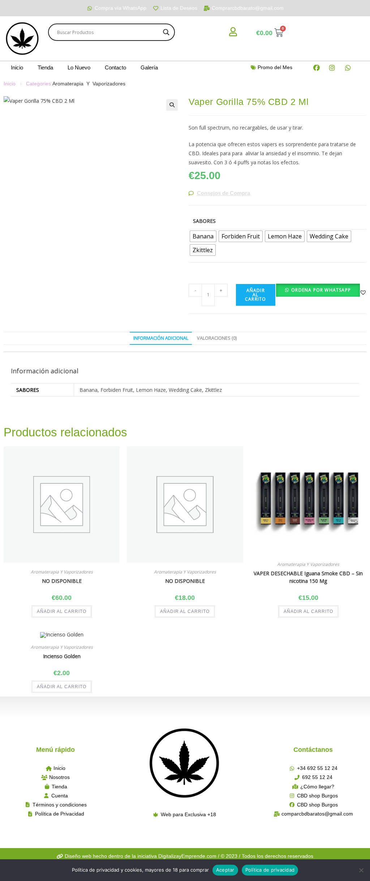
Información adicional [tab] (160, 338)
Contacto (115, 67)
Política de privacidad (270, 870)
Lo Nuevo (79, 67)
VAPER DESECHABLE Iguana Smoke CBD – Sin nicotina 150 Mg (308, 577)
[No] (361, 870)
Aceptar (225, 870)
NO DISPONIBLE (62, 580)
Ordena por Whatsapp (321, 290)
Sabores (204, 220)
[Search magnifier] (166, 32)
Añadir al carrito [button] (61, 611)
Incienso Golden (62, 656)
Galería (149, 67)
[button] (172, 105)
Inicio (17, 67)
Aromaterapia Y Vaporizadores (88, 83)
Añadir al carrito (255, 294)
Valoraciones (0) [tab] (217, 338)
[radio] (203, 236)
